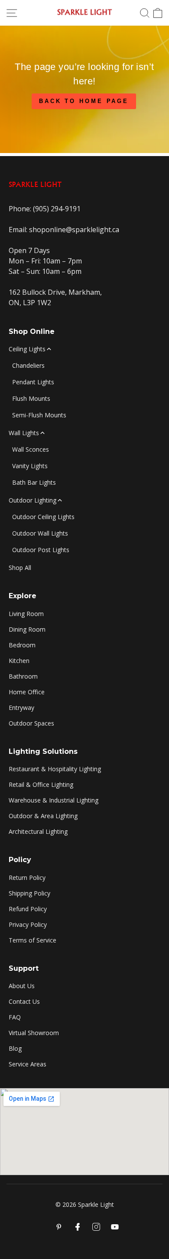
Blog (15, 1048)
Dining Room (27, 629)
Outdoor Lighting (32, 500)
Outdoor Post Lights (40, 550)
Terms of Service (32, 940)
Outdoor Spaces (31, 723)
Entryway (21, 707)
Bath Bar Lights (34, 482)
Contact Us (24, 1001)
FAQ (15, 1017)
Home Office (27, 692)
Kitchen (19, 660)
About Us (22, 986)
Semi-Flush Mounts (39, 415)
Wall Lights (24, 433)
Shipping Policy (29, 893)
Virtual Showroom (34, 1033)
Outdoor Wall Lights (40, 533)
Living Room (26, 614)
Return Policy (27, 877)
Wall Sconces (30, 449)
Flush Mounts (31, 398)
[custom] (96, 1227)
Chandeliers (28, 365)
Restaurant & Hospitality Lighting (55, 769)
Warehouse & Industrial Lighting (53, 800)
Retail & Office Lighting (41, 784)
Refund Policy (28, 909)
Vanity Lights (30, 466)
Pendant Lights (33, 382)
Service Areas (27, 1064)
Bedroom (22, 645)
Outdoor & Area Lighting (43, 816)
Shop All (20, 567)
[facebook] (77, 1227)
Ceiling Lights (27, 349)
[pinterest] (59, 1227)
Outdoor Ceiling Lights (43, 517)
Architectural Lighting (38, 831)
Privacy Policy (28, 924)
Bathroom (23, 676)
